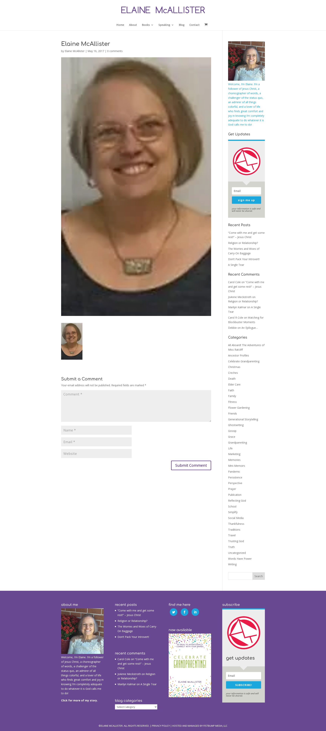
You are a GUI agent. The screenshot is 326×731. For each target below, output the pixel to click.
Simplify (233, 512)
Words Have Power (240, 558)
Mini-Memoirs (236, 465)
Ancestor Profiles (238, 355)
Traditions (234, 529)
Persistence (235, 477)
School (232, 506)
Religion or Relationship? (243, 243)
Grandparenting (237, 442)
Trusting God (236, 541)
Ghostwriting (236, 425)
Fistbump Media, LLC (215, 725)
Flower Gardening (239, 407)
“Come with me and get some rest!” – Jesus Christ (246, 286)
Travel (232, 535)
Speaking (164, 25)
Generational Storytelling (243, 419)
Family (232, 396)
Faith (231, 390)
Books (146, 25)
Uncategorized (237, 553)
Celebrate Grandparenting (243, 361)
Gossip (232, 431)
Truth (231, 547)
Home (120, 25)
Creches (233, 373)
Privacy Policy (161, 725)
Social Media (236, 518)
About (133, 25)
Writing (232, 564)
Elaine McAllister (75, 51)
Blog (182, 25)
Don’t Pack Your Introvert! (244, 259)
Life (230, 448)
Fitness (232, 402)
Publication (234, 495)
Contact (194, 25)
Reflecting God (237, 500)
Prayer (232, 489)
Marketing (234, 454)
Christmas (234, 367)
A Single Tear (236, 265)
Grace (231, 436)
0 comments (115, 51)
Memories (234, 460)
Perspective (235, 483)
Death (232, 378)
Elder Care (234, 384)
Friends (232, 413)
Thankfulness (236, 524)
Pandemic (234, 471)
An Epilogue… (249, 327)
